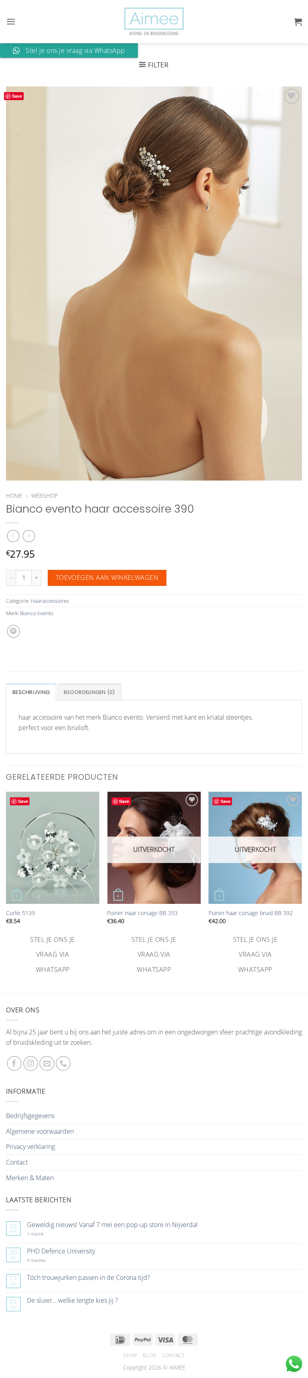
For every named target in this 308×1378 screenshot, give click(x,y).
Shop (130, 1355)
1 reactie (44, 1233)
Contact (17, 1162)
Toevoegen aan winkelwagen (107, 577)
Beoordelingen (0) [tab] (89, 692)
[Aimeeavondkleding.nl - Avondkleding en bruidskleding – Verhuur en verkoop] (154, 22)
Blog (149, 1355)
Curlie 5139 (20, 913)
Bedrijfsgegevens (30, 1115)
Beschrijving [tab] (31, 692)
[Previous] (6, 884)
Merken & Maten (30, 1177)
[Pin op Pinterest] (13, 631)
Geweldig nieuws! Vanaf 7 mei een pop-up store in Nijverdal (112, 1225)
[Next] (302, 884)
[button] (11, 21)
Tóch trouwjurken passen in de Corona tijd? (88, 1277)
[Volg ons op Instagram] (30, 1063)
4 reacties (46, 1260)
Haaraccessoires (50, 600)
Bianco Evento (36, 613)
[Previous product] (28, 536)
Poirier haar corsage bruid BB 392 (251, 913)
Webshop (44, 495)
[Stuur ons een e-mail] (46, 1063)
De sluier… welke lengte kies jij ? (72, 1300)
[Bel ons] (63, 1063)
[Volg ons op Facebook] (14, 1063)
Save (17, 96)
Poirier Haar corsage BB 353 (142, 913)
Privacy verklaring (30, 1146)
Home (14, 495)
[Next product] (13, 536)
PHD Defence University (61, 1251)
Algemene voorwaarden (40, 1131)
